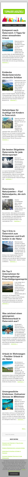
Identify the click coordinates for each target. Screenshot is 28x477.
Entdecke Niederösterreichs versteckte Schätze (12, 75)
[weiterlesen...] (5, 62)
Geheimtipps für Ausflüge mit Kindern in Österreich (13, 112)
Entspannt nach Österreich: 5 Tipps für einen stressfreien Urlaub (13, 34)
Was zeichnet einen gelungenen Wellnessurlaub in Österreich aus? (12, 317)
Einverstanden (14, 473)
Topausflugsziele (14, 11)
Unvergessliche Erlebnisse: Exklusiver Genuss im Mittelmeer (13, 394)
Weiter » (24, 428)
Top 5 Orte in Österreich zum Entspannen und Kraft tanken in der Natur (13, 234)
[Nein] (26, 468)
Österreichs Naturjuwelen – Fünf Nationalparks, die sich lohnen (14, 192)
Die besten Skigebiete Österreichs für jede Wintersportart (13, 152)
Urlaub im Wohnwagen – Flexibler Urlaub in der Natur (13, 356)
